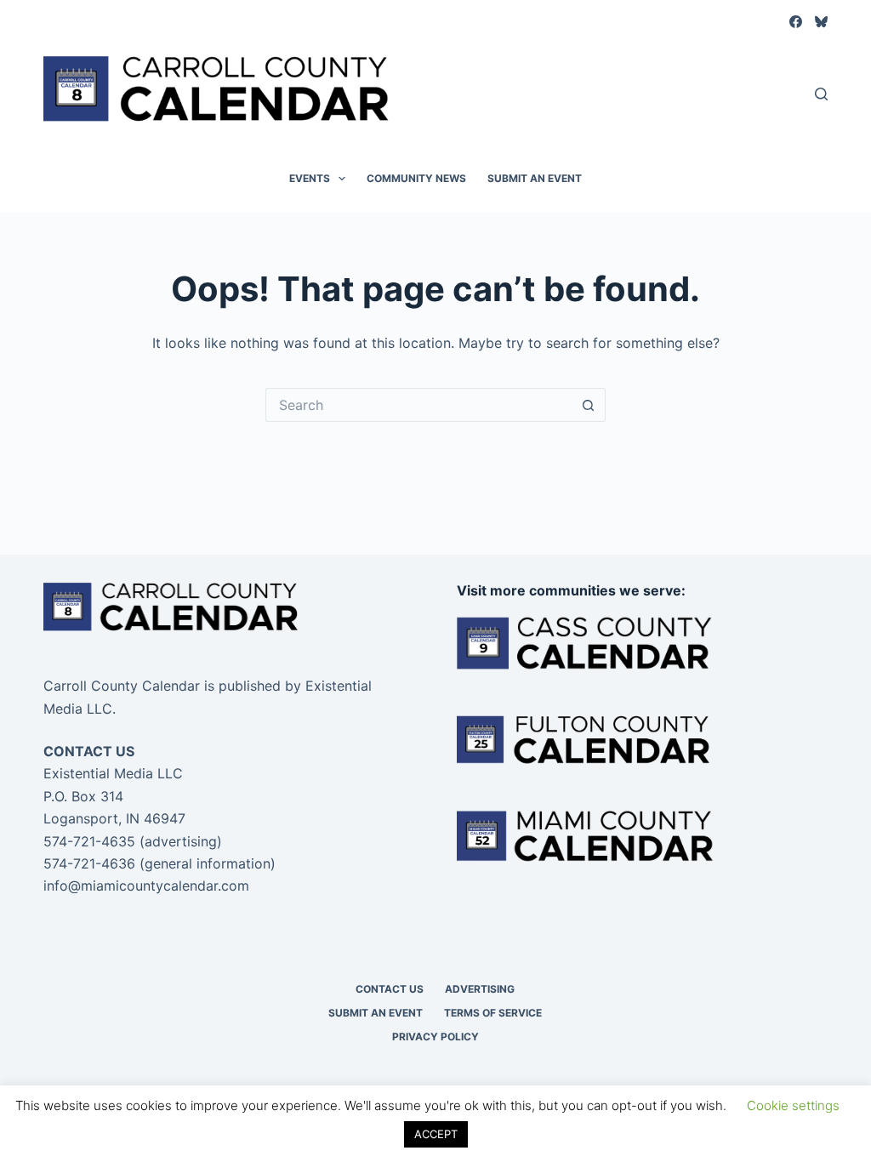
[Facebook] (795, 21)
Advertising (480, 989)
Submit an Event (534, 178)
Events (309, 178)
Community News (416, 178)
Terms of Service (493, 1012)
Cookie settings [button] (793, 1105)
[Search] (821, 94)
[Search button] (589, 405)
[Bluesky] (821, 21)
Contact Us (390, 989)
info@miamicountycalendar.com (146, 885)
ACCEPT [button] (436, 1134)
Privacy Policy (435, 1036)
